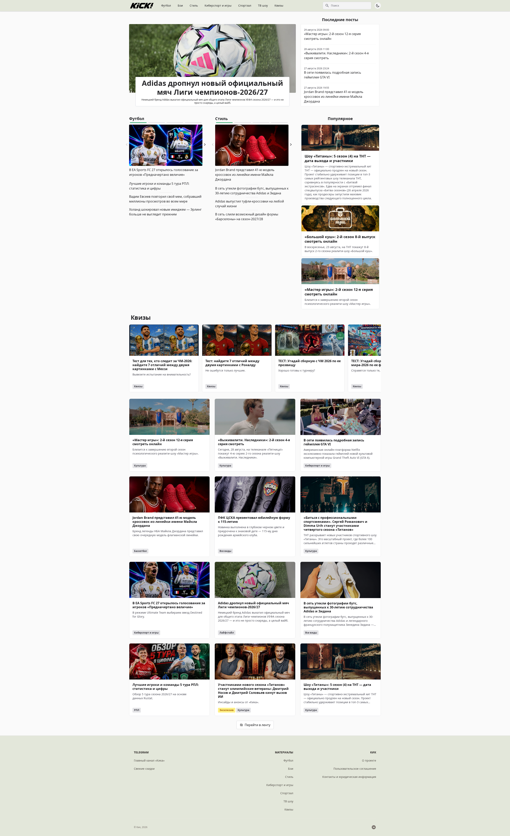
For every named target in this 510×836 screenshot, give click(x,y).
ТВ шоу (263, 5)
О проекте (369, 760)
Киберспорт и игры (218, 5)
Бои (180, 5)
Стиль (194, 5)
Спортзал (244, 5)
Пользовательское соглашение (354, 768)
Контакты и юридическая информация (349, 777)
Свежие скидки (144, 768)
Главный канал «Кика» (149, 760)
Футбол (166, 5)
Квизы (279, 5)
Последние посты (340, 19)
